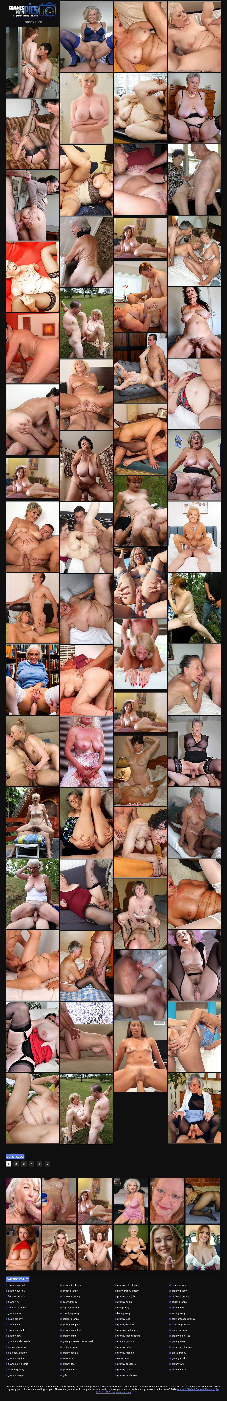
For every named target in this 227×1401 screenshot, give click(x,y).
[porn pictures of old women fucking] (86, 537)
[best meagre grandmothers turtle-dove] (140, 985)
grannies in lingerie (127, 1330)
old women (122, 1358)
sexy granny (177, 1313)
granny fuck (68, 1369)
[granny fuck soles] (140, 653)
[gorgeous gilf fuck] (32, 751)
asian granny (14, 1318)
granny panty (123, 1369)
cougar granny (69, 1318)
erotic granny (68, 1347)
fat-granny (67, 1358)
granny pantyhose (126, 1375)
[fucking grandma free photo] (140, 36)
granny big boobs (71, 1285)
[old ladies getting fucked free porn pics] (86, 36)
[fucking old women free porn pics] (86, 1037)
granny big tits (15, 1358)
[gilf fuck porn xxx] (194, 393)
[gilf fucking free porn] (194, 608)
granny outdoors (125, 1363)
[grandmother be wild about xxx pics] (140, 368)
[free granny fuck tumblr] (140, 108)
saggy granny (178, 1301)
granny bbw (13, 1335)
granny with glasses (127, 1285)
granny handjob (125, 1296)
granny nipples (124, 1352)
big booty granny (16, 1352)
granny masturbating (127, 1335)
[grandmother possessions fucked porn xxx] (32, 965)
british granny (69, 1290)
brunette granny (70, 1296)
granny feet (67, 1363)
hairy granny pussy (127, 1290)
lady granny (122, 1313)
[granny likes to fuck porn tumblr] (32, 1036)
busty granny (68, 1301)
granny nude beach (18, 1341)
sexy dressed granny (182, 1318)
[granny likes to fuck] (140, 511)
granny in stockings (181, 1347)
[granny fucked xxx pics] (32, 419)
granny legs (122, 1318)
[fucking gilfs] (140, 439)
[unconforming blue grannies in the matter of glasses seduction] (194, 179)
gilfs (63, 1375)
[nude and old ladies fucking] (140, 296)
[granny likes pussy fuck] (86, 394)
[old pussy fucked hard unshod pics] (86, 1109)
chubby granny (69, 1313)
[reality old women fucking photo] (86, 323)
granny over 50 (15, 1290)
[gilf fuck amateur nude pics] (32, 1108)
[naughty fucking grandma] (32, 822)
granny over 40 (15, 1285)
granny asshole (15, 1330)
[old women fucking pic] (32, 205)
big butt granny (69, 1307)
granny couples (70, 1324)
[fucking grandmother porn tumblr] (194, 251)
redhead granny (179, 1296)
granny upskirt (178, 1358)
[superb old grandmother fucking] (32, 679)
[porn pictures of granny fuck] (140, 179)
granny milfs (123, 1347)
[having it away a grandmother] (140, 582)
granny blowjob (15, 1375)
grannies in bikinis (17, 1363)
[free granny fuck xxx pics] (86, 966)
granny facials (69, 1352)
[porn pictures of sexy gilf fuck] (194, 893)
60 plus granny (15, 1296)
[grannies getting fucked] (194, 822)
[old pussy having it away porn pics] (86, 251)
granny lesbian (124, 1324)
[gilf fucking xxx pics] (194, 965)
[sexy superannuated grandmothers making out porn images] (32, 133)
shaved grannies (179, 1324)
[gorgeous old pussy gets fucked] (194, 322)
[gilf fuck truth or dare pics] (194, 1036)
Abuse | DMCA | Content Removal (196, 1389)
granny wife (177, 1363)
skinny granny (178, 1330)
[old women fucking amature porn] (140, 1056)
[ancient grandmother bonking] (194, 1108)
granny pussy (178, 1290)
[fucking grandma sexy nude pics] (86, 609)
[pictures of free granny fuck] (32, 62)
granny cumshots (71, 1330)
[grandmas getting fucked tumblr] (86, 180)
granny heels (123, 1301)
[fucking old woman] (194, 536)
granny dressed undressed (76, 1341)
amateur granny (16, 1307)
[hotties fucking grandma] (140, 842)
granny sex (176, 1307)
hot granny (122, 1307)
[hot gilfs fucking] (32, 276)
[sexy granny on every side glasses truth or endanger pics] (194, 465)
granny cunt (68, 1335)
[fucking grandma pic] (194, 679)
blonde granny (15, 1369)
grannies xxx (177, 1369)
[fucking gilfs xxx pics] (32, 536)
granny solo (177, 1341)
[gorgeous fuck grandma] (194, 36)
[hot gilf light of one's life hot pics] (86, 466)
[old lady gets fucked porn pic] (140, 771)
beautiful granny (16, 1347)
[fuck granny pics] (140, 914)
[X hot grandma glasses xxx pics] (194, 108)
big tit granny (177, 1352)
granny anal (13, 1313)
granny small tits (179, 1335)
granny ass (13, 1324)
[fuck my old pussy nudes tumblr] (86, 823)
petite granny (177, 1285)
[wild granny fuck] (86, 751)
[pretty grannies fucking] (86, 894)
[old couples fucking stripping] (32, 893)
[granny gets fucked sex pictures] (32, 608)
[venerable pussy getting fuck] (194, 751)
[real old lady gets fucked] (32, 348)
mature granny (124, 1341)
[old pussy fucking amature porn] (86, 680)
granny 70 (12, 1301)
